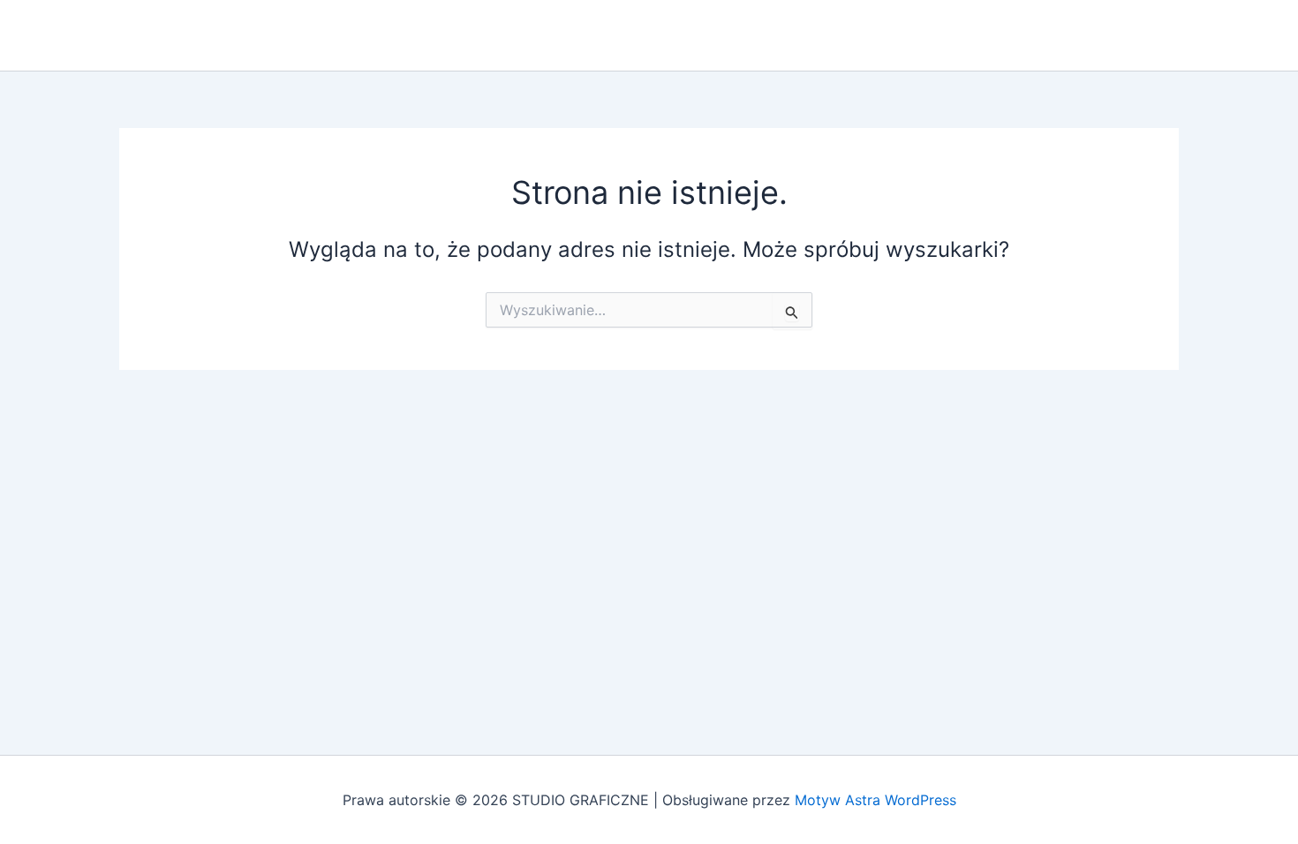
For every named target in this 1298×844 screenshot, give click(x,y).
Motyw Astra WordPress (875, 800)
